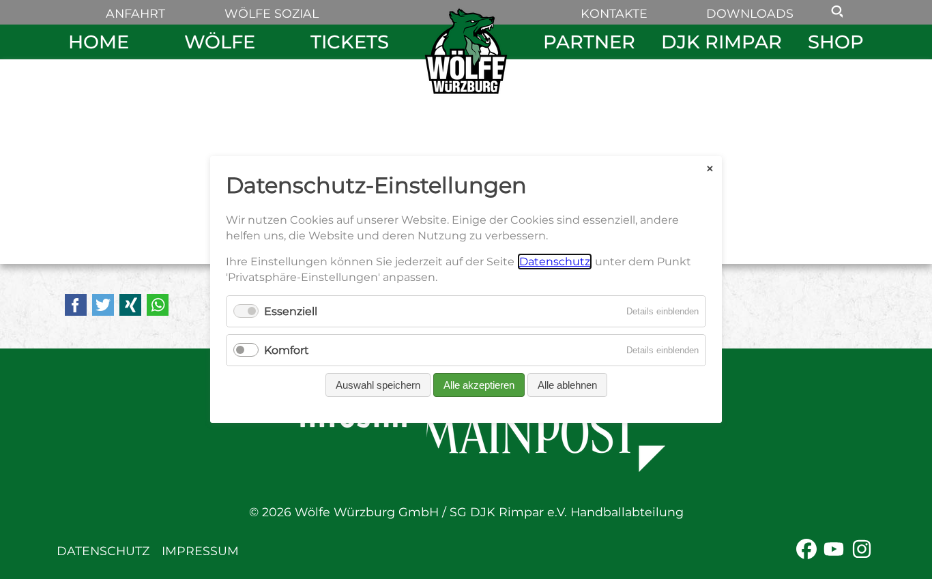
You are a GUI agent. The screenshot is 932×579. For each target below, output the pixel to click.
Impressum (200, 551)
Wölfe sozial (271, 13)
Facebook (76, 305)
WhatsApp (158, 305)
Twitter (103, 305)
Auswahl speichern (378, 385)
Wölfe (219, 42)
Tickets (349, 42)
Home (98, 42)
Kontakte (614, 13)
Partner (589, 42)
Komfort (286, 350)
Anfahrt (135, 13)
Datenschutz (103, 551)
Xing (130, 305)
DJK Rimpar (721, 42)
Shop (836, 42)
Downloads (749, 13)
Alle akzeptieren (478, 385)
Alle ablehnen (567, 385)
